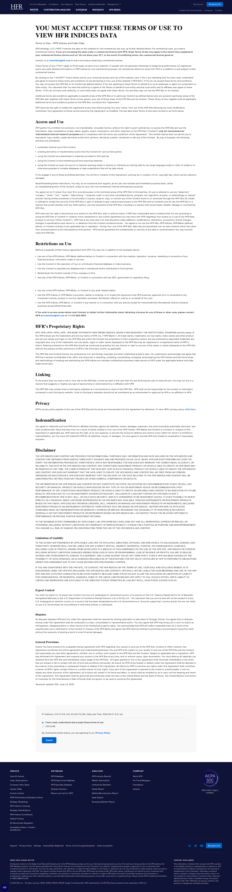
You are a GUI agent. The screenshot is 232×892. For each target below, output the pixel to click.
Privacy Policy (102, 733)
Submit (49, 740)
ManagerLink (215, 845)
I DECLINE (50, 726)
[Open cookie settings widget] (4, 887)
